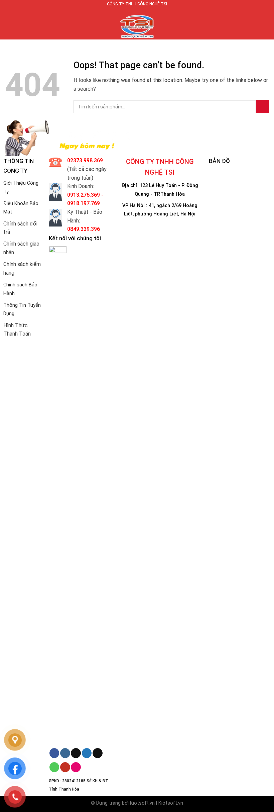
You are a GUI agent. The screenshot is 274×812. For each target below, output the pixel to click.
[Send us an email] (97, 753)
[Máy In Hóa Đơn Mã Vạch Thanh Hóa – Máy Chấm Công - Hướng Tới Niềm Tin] (137, 23)
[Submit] (262, 106)
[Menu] (9, 24)
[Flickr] (76, 767)
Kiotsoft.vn (142, 803)
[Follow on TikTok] (76, 753)
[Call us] (54, 767)
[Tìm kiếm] (266, 23)
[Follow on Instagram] (65, 753)
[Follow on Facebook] (54, 753)
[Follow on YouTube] (65, 767)
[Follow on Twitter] (87, 753)
